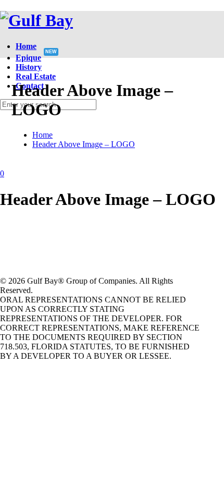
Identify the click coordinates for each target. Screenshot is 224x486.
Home (42, 134)
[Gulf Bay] (36, 20)
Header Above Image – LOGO (83, 144)
